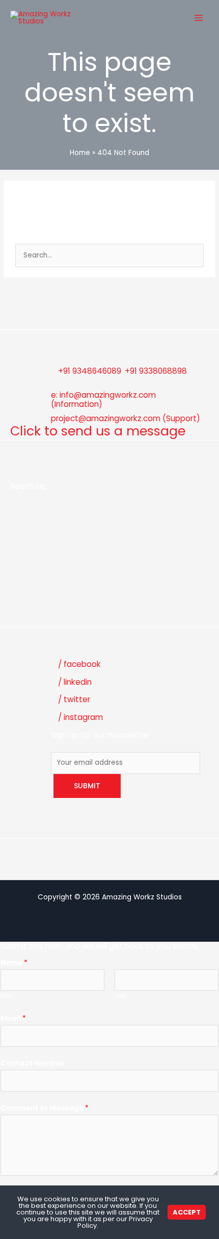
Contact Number (32, 1063)
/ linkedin (75, 682)
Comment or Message (45, 1108)
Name (14, 963)
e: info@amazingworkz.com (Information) (103, 400)
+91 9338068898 (156, 371)
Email (13, 1018)
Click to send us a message (97, 431)
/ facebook (79, 664)
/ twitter (74, 699)
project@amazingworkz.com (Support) (125, 418)
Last (121, 996)
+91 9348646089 (89, 371)
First (7, 996)
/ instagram (80, 717)
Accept (187, 1212)
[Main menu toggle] (199, 18)
